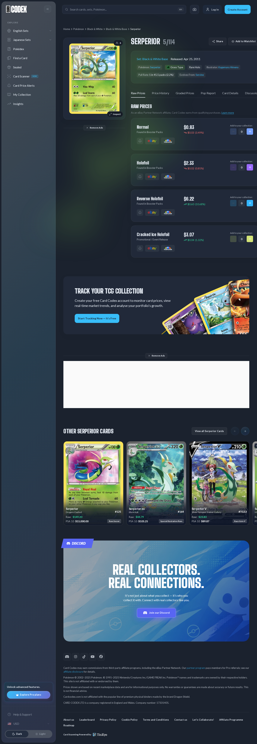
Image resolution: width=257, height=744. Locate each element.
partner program (196, 667)
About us (68, 719)
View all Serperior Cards (209, 431)
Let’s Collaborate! (203, 719)
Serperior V (199, 508)
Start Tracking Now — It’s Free (97, 318)
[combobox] (126, 9)
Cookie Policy (130, 719)
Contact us (180, 719)
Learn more (227, 112)
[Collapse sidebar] (47, 9)
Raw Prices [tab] (138, 93)
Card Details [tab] (230, 93)
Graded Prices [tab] (185, 93)
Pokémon (78, 29)
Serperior (155, 67)
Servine (200, 74)
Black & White (95, 29)
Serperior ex (137, 508)
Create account (238, 9)
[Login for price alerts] (140, 141)
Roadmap (68, 725)
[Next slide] (245, 431)
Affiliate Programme (231, 719)
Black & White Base (116, 29)
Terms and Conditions (156, 719)
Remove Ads (96, 127)
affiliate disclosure (73, 671)
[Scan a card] (194, 9)
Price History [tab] (160, 93)
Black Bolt (134, 512)
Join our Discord (159, 612)
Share (219, 41)
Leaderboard (87, 719)
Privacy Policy (108, 719)
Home (66, 29)
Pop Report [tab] (208, 93)
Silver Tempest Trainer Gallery (206, 512)
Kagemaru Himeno (228, 67)
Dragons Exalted (74, 512)
